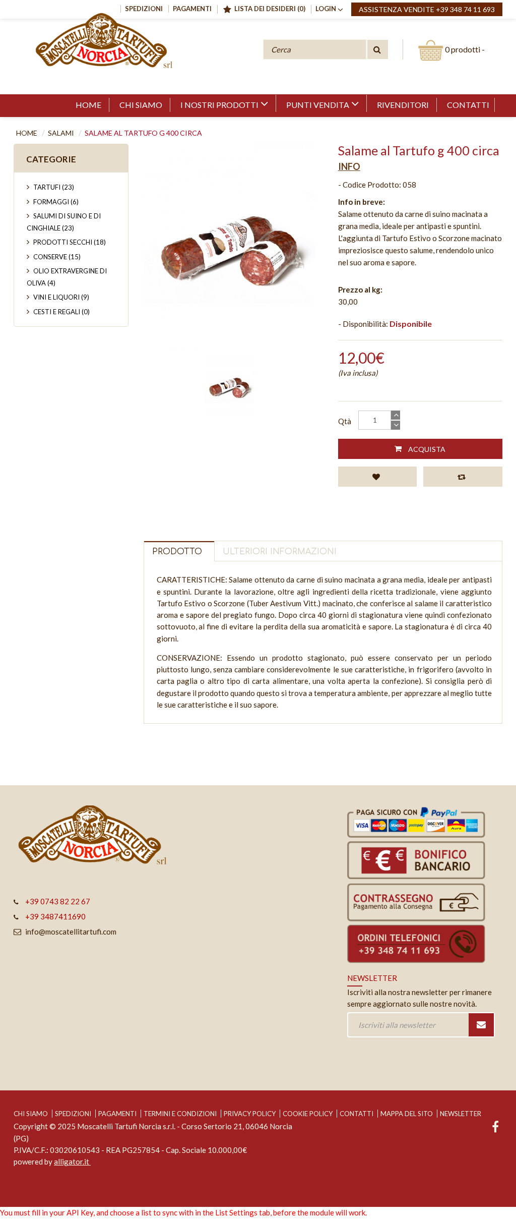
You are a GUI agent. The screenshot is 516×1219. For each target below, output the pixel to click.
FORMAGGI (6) (56, 202)
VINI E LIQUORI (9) (61, 297)
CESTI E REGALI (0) (61, 312)
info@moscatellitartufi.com (70, 931)
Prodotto (177, 551)
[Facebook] (495, 1128)
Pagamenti (117, 1114)
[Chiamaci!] (421, 943)
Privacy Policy (250, 1114)
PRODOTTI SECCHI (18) (69, 242)
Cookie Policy (308, 1114)
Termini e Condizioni (180, 1114)
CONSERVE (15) (57, 257)
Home (26, 133)
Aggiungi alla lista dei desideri (377, 477)
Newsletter (460, 1114)
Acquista (426, 449)
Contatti (356, 1114)
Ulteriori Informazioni (280, 551)
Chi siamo (31, 1114)
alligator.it (72, 1161)
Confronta (462, 477)
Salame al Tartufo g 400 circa (143, 133)
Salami (61, 133)
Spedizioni (73, 1114)
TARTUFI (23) (53, 187)
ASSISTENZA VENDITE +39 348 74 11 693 (427, 9)
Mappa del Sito (406, 1114)
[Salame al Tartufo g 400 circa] (229, 386)
